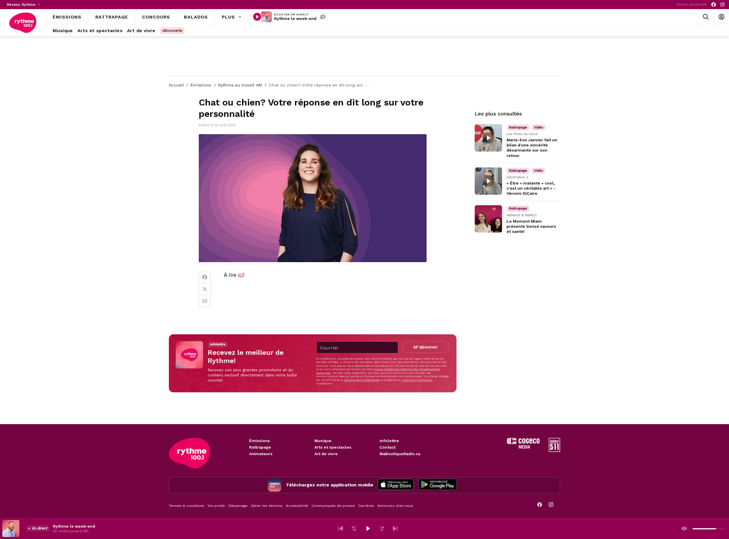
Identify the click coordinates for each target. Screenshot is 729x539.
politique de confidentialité (361, 380)
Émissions (259, 440)
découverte (172, 30)
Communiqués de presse (333, 506)
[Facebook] (713, 4)
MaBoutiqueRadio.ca (400, 453)
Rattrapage (260, 447)
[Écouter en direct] (257, 16)
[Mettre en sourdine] (684, 528)
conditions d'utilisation (417, 380)
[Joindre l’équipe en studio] (323, 17)
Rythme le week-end (295, 18)
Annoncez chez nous (395, 506)
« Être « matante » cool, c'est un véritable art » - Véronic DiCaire (531, 188)
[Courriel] (205, 301)
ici (240, 275)
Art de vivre (326, 453)
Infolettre (389, 440)
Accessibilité (297, 506)
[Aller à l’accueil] (22, 23)
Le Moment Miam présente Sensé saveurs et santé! (531, 226)
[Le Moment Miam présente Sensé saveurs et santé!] (488, 219)
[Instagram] (722, 4)
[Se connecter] (721, 17)
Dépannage (237, 506)
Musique (322, 440)
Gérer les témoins (266, 506)
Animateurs (261, 453)
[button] (340, 528)
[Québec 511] (554, 450)
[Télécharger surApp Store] (396, 485)
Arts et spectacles (332, 447)
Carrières (366, 506)
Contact (388, 447)
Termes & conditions (186, 506)
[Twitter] (205, 289)
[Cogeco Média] (523, 447)
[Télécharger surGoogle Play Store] (437, 485)
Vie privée (216, 506)
